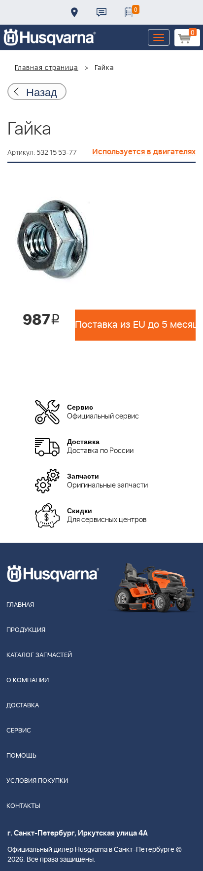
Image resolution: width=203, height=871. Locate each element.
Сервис (18, 730)
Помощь (21, 756)
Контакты (101, 12)
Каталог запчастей (39, 655)
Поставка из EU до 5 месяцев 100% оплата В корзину (135, 324)
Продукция (25, 630)
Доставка (74, 12)
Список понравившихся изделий (129, 12)
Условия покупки (37, 781)
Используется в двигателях (144, 152)
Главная (20, 605)
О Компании (27, 680)
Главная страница (46, 68)
